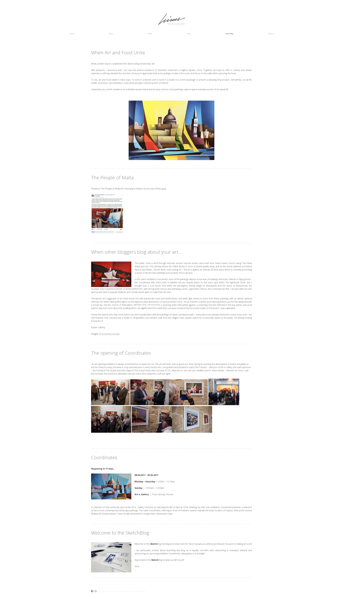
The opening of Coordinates (121, 353)
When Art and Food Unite (118, 52)
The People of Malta (112, 177)
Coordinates (104, 457)
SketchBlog (229, 34)
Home (72, 34)
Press (189, 34)
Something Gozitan (111, 333)
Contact (270, 34)
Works (150, 34)
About (111, 34)
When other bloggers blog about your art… (136, 252)
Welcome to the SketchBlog (120, 533)
